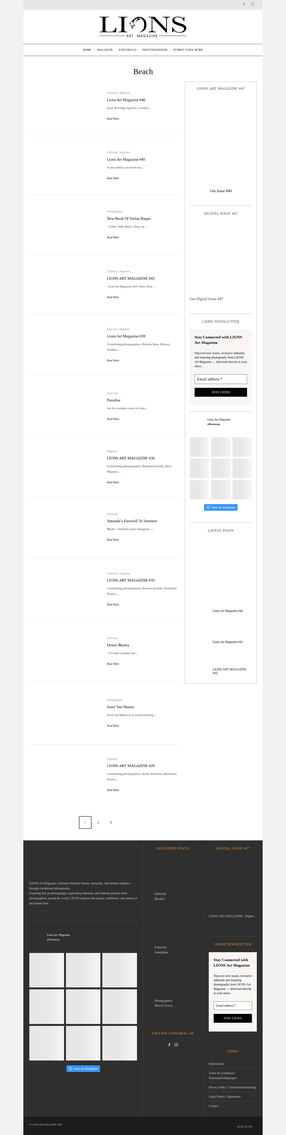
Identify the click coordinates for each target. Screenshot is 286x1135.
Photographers (115, 211)
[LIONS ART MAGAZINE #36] (65, 467)
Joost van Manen (120, 707)
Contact (213, 1106)
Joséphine (161, 952)
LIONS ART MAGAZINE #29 (131, 766)
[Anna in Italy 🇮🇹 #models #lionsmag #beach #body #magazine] (199, 468)
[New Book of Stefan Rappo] (65, 224)
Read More (113, 118)
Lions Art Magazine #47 (221, 560)
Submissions (216, 1063)
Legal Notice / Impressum (224, 1096)
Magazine (124, 92)
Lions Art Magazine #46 (126, 100)
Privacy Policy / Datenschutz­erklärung (232, 1087)
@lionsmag (213, 424)
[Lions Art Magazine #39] (65, 345)
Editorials (112, 92)
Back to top (245, 1126)
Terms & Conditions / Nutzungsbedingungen (223, 1075)
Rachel (159, 899)
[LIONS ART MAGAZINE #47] (221, 136)
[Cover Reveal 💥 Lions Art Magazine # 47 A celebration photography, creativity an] (199, 447)
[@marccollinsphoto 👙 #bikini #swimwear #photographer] (220, 489)
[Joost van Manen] (65, 713)
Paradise (113, 400)
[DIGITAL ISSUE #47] (221, 259)
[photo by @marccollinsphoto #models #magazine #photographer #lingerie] (220, 447)
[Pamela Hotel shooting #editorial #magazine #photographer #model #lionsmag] (220, 468)
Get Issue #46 (221, 191)
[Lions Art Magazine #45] (65, 166)
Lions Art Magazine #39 (126, 336)
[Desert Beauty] (65, 651)
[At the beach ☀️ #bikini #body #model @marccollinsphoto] (199, 489)
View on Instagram (223, 507)
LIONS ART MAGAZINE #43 (131, 278)
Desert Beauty (118, 645)
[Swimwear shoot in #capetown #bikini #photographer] (242, 468)
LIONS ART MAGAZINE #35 (131, 580)
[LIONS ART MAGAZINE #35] (65, 589)
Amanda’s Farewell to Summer (132, 521)
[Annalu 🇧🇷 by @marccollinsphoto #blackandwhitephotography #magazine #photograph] (242, 447)
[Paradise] (65, 406)
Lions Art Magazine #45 (126, 159)
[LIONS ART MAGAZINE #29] (65, 775)
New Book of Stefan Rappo (129, 218)
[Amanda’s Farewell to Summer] (65, 527)
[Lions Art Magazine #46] (65, 106)
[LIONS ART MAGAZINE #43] (65, 285)
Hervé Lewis (164, 1005)
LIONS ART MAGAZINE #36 (131, 458)
